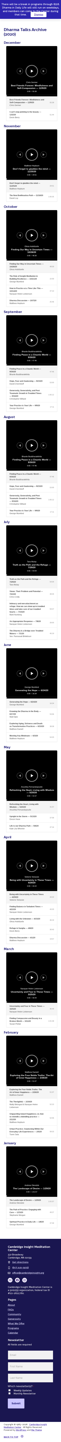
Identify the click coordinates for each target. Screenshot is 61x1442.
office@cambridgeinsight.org (28, 1273)
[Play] (32, 71)
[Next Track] (44, 71)
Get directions (20, 1262)
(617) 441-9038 (20, 1267)
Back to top (11, 1437)
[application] (31, 71)
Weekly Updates (23, 1390)
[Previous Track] (20, 71)
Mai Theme (36, 1430)
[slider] (31, 179)
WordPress (21, 1430)
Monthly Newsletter (25, 1393)
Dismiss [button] (38, 14)
